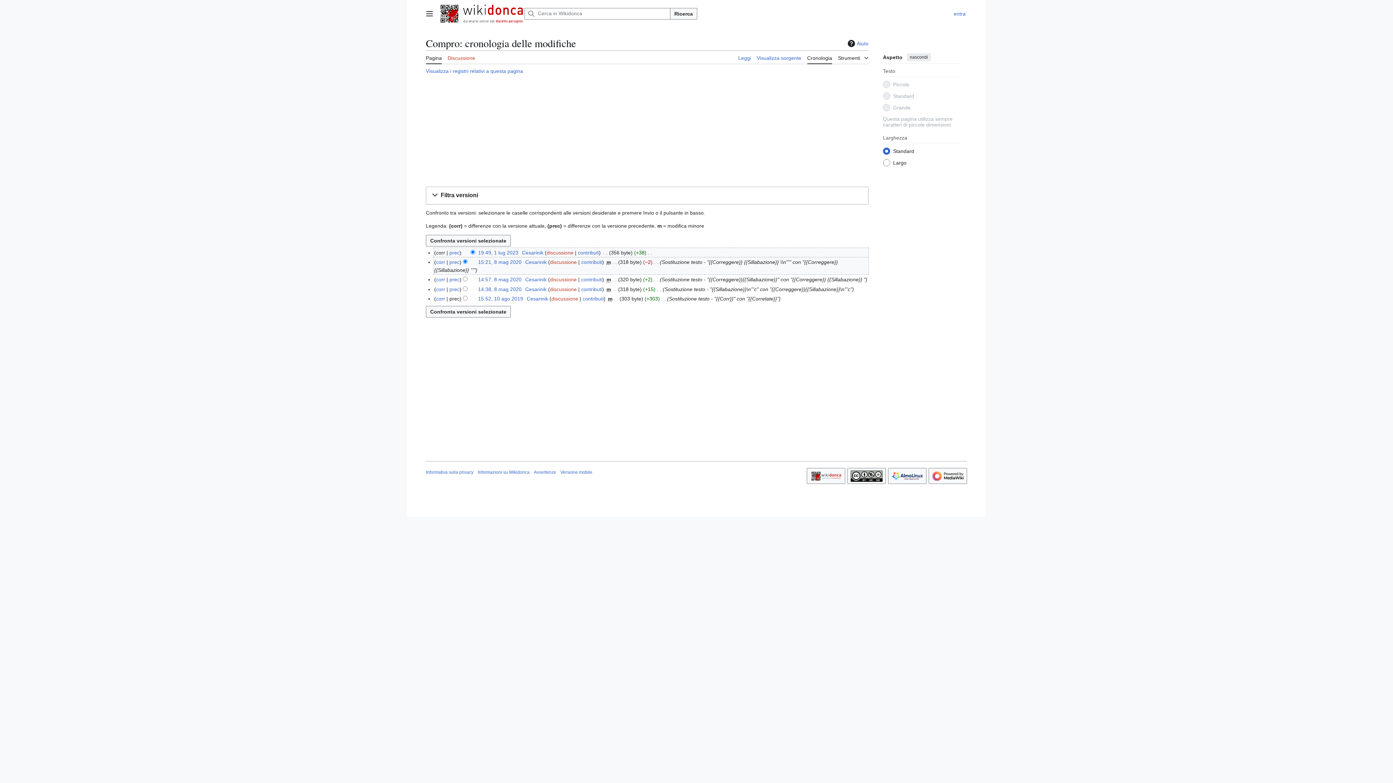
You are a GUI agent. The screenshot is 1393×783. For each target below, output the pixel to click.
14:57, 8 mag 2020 (500, 279)
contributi (588, 253)
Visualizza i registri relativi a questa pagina (474, 71)
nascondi (919, 57)
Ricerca (683, 14)
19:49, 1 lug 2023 (498, 253)
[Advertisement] (647, 131)
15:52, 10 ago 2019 (500, 299)
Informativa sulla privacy (449, 472)
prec (454, 253)
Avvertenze (545, 472)
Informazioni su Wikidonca (504, 472)
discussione (560, 253)
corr (440, 262)
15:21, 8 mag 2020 (500, 262)
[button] (429, 14)
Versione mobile (576, 472)
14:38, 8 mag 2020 (500, 289)
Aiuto (862, 43)
